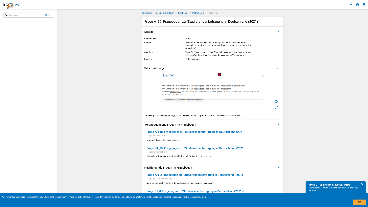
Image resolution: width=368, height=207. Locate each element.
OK (359, 202)
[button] (212, 32)
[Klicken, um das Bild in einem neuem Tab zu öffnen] (276, 108)
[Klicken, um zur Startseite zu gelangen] (11, 4)
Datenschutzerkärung (196, 197)
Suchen (48, 15)
